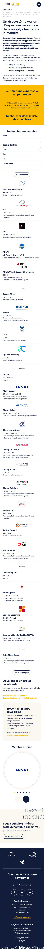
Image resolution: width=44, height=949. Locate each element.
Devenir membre (15, 836)
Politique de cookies (22, 933)
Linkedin (30, 892)
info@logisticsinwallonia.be (17, 735)
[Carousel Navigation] (22, 799)
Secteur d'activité (10, 145)
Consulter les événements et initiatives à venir (20, 698)
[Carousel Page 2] (17, 792)
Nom (5, 135)
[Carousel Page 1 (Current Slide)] (14, 792)
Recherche (23, 175)
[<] (18, 799)
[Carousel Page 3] (20, 792)
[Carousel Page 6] (29, 792)
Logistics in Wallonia (11, 4)
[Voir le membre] (22, 183)
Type (5, 154)
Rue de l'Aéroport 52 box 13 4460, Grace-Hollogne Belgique (22, 907)
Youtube (22, 892)
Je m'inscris (24, 885)
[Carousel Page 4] (23, 792)
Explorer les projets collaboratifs (15, 695)
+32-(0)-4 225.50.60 (22, 912)
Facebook (14, 892)
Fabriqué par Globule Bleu (22, 941)
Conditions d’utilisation (22, 928)
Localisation (8, 163)
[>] (26, 799)
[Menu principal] (39, 4)
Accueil (6, 10)
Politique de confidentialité (22, 931)
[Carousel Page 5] (26, 792)
